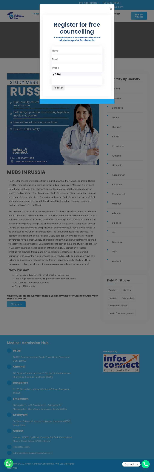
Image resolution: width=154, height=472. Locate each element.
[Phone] (146, 464)
